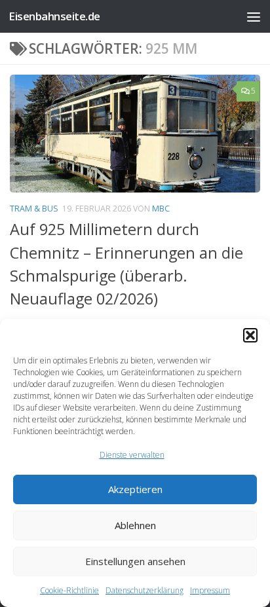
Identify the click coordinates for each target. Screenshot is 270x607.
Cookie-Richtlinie (69, 590)
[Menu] (253, 16)
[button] (250, 335)
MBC (161, 208)
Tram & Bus (34, 208)
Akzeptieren (135, 489)
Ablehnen (135, 525)
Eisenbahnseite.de (54, 16)
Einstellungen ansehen (135, 561)
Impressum (210, 590)
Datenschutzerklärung (144, 590)
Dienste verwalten (132, 454)
